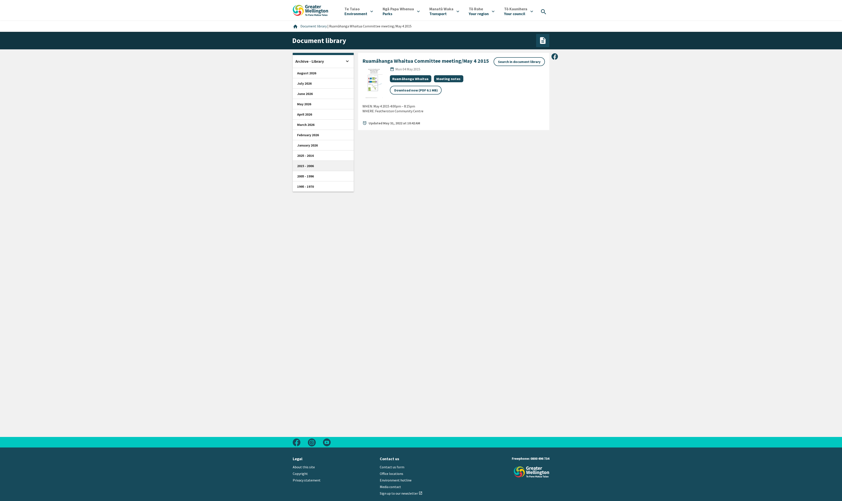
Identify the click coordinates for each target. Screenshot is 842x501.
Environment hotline (396, 480)
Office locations (391, 473)
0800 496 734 (539, 458)
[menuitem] (358, 11)
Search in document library (519, 61)
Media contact (390, 487)
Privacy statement (307, 480)
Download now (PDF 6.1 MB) (416, 90)
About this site (304, 467)
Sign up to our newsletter (401, 493)
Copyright (300, 473)
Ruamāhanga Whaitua (410, 79)
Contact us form (392, 467)
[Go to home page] (310, 10)
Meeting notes (448, 79)
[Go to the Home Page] (531, 472)
